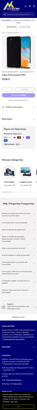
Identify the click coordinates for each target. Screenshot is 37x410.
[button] (30, 6)
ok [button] (18, 406)
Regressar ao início (18, 317)
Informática (9, 182)
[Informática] (9, 172)
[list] (18, 52)
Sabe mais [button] (13, 401)
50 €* (28, 20)
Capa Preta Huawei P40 (13, 32)
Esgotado (25, 89)
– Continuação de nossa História (13, 339)
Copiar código (26, 27)
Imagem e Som (26, 182)
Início (3, 32)
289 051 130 (17, 384)
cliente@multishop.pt (13, 380)
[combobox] (18, 14)
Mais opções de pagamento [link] (18, 100)
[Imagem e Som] (26, 172)
